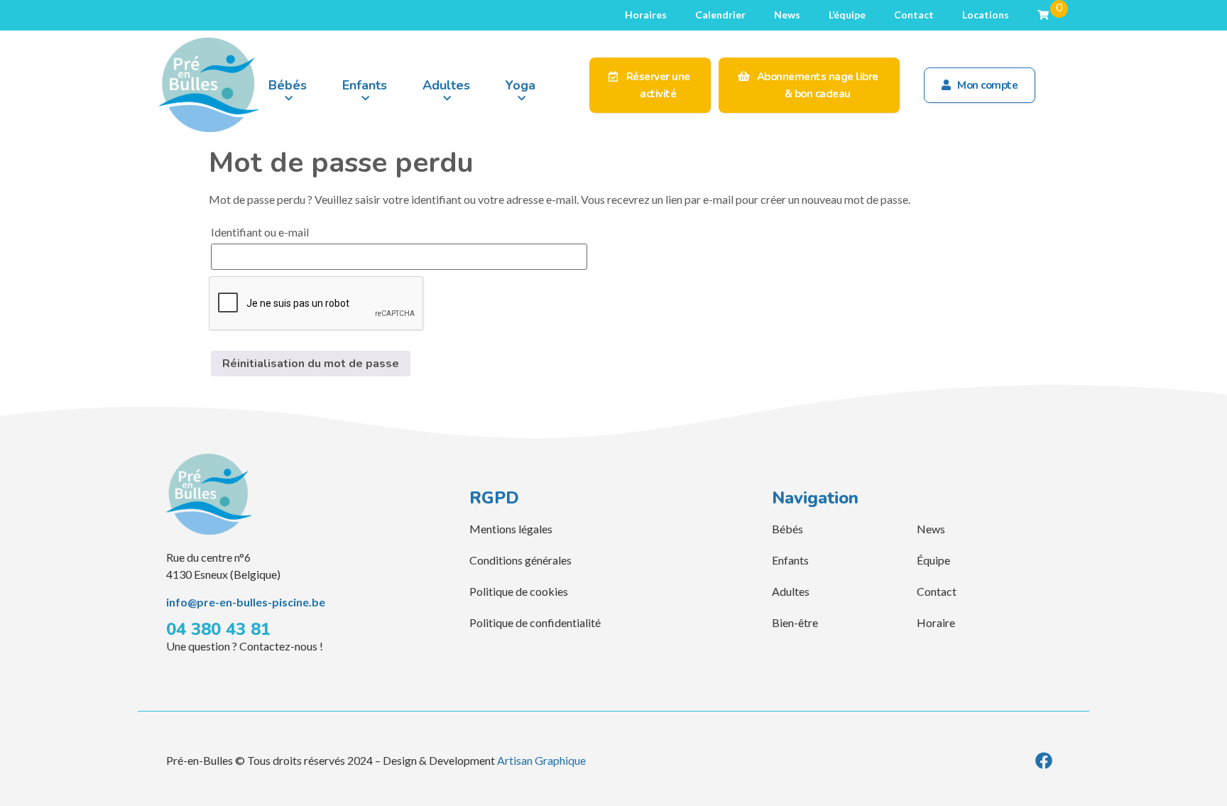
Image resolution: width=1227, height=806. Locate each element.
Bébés (287, 85)
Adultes (446, 85)
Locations (985, 15)
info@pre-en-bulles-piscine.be (245, 602)
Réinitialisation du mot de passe (310, 363)
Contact (914, 15)
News (787, 15)
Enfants (364, 85)
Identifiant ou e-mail (260, 232)
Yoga (520, 85)
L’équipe (847, 15)
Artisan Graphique (541, 760)
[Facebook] (1044, 761)
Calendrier (720, 15)
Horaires (646, 15)
